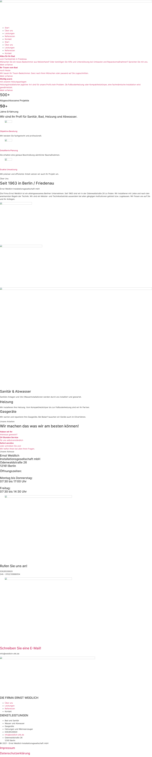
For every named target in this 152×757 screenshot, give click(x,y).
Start (7, 28)
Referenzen (10, 36)
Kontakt (8, 39)
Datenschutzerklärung (15, 753)
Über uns (9, 30)
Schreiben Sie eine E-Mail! (20, 648)
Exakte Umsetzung (8, 169)
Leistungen (9, 33)
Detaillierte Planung (9, 150)
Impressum (7, 748)
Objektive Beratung (8, 131)
